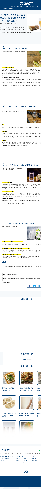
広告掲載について (36, 460)
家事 (17, 462)
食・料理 (18, 460)
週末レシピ (19, 458)
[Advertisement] (16, 325)
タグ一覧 (2, 463)
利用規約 (34, 462)
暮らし (18, 463)
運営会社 (34, 458)
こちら (17, 274)
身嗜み (25, 458)
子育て (25, 462)
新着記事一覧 (3, 460)
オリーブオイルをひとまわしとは (6, 458)
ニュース (25, 463)
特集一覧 (2, 462)
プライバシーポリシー (37, 463)
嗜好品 (25, 460)
